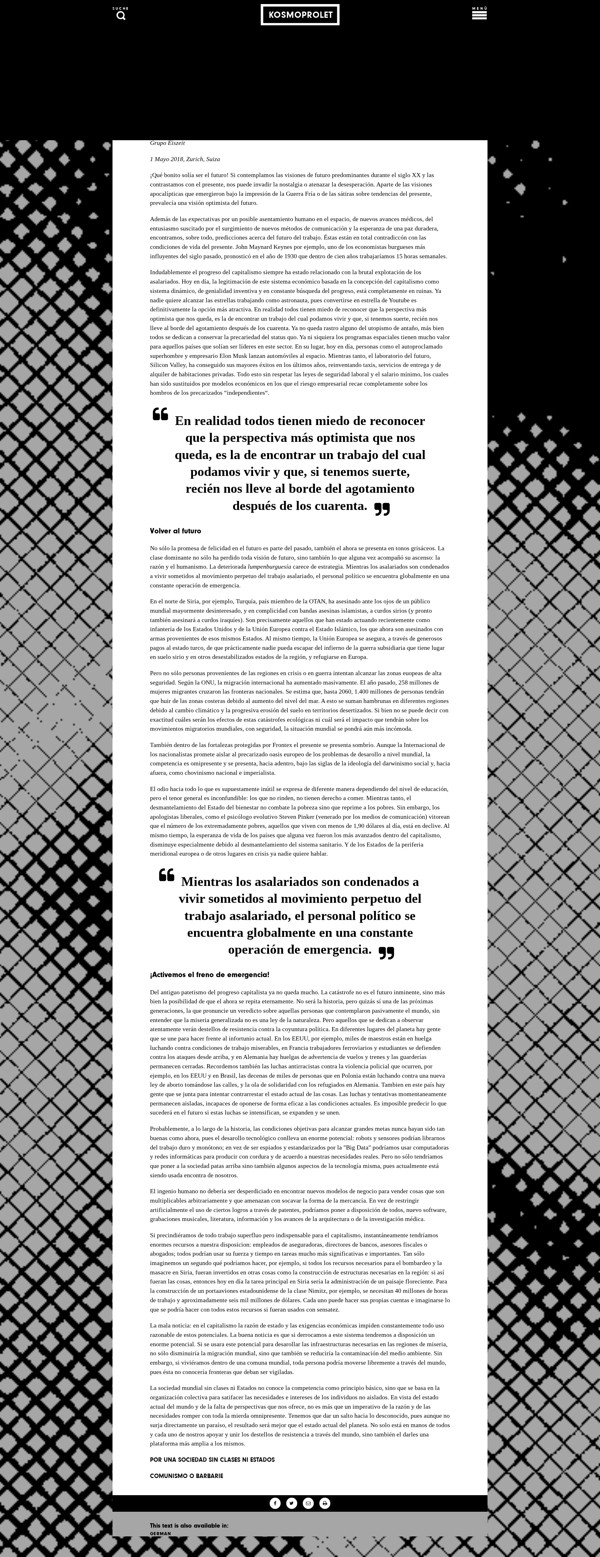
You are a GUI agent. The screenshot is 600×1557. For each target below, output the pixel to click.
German (160, 1533)
